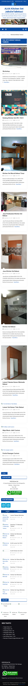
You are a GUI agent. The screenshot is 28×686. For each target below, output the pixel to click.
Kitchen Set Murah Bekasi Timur (13, 173)
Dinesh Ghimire (21, 684)
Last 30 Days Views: (8, 636)
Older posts (5, 473)
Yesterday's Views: (7, 630)
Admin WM (17, 73)
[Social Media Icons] (3, 505)
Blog (25, 1)
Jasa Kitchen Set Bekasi (11, 271)
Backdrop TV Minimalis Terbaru (16, 525)
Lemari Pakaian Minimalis (17, 515)
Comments (20, 511)
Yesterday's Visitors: (8, 632)
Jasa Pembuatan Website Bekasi (15, 678)
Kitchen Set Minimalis (16, 574)
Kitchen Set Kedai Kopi (16, 582)
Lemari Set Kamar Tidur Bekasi (13, 407)
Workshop (6, 71)
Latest (8, 511)
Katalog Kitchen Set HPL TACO (13, 118)
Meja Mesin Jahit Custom (11, 430)
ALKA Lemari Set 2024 (16, 543)
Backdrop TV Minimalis (16, 567)
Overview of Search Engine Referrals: (12, 638)
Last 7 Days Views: (7, 634)
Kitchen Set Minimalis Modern (16, 534)
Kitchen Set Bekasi (9, 327)
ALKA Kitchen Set (18, 1)
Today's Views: (6, 627)
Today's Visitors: (7, 628)
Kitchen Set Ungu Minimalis (17, 590)
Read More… (7, 82)
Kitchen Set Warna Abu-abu (17, 559)
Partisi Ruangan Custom (11, 453)
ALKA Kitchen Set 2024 (16, 551)
